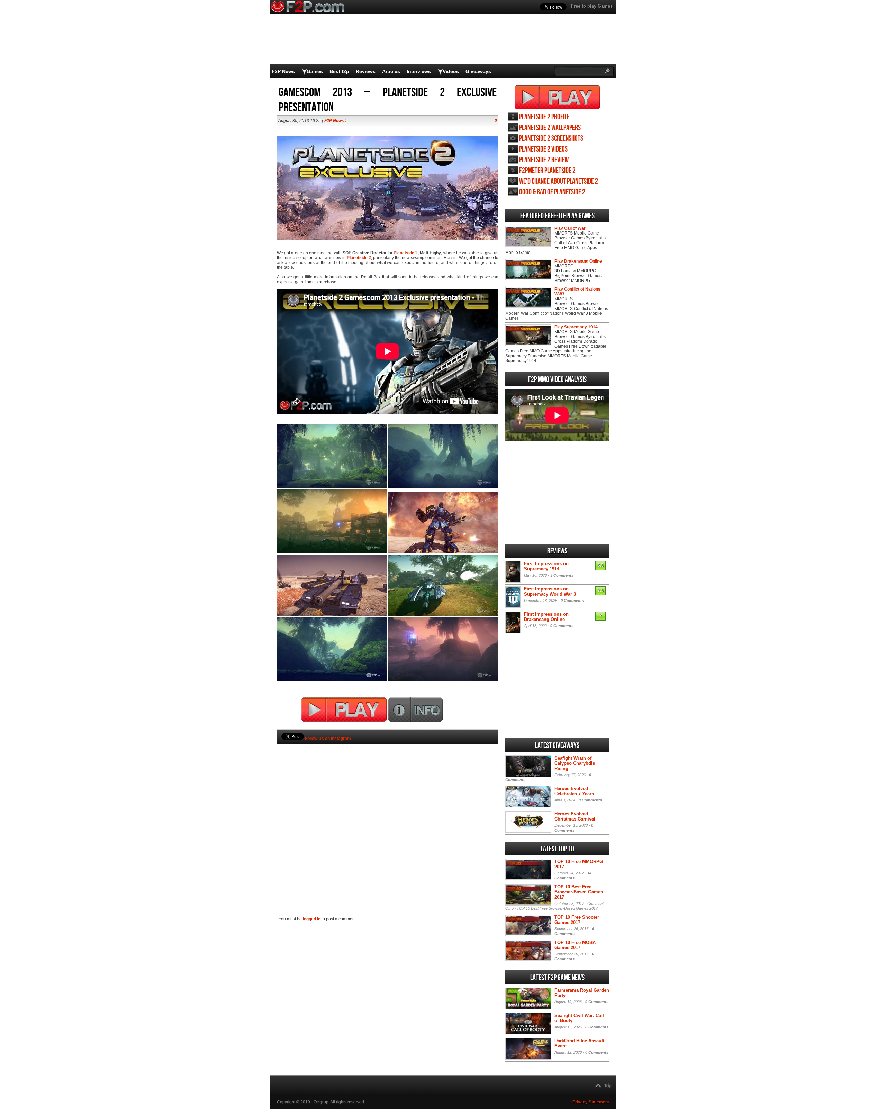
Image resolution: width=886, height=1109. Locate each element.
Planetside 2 (406, 252)
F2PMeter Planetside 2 (547, 170)
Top (607, 1085)
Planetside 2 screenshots (551, 138)
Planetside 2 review (544, 160)
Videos (451, 71)
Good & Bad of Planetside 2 (552, 192)
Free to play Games (592, 6)
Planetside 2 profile (544, 117)
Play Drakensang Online (578, 261)
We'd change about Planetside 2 (558, 181)
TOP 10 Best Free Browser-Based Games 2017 (578, 892)
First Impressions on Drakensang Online (546, 617)
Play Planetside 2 (557, 97)
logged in (311, 919)
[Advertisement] (387, 813)
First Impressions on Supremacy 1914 (546, 566)
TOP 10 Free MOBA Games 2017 (575, 945)
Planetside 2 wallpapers (550, 127)
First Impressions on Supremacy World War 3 (550, 591)
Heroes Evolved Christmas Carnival (574, 816)
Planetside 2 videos (543, 149)
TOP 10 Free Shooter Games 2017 (576, 920)
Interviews (419, 71)
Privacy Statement (590, 1102)
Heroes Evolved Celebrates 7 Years (574, 791)
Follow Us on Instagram (328, 738)
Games (315, 71)
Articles (391, 71)
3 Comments (561, 575)
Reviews (366, 71)
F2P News (283, 71)
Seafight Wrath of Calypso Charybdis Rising (574, 763)
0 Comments (572, 600)
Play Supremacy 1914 (576, 326)
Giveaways (478, 71)
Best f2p (339, 71)
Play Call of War (570, 228)
